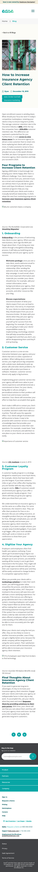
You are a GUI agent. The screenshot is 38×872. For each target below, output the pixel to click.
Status (4, 844)
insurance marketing (12, 100)
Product (5, 770)
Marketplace (6, 808)
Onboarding (7, 237)
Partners (5, 776)
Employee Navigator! (27, 2)
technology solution (11, 582)
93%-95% (23, 129)
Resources (6, 782)
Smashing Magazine (10, 229)
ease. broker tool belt (12, 97)
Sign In (4, 797)
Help (3, 816)
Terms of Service (8, 858)
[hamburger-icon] (32, 11)
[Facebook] (14, 735)
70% (17, 488)
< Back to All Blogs (9, 32)
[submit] (32, 756)
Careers (5, 812)
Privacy (4, 848)
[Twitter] (19, 735)
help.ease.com (13, 831)
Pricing (4, 804)
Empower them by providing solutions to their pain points (18, 704)
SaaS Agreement (8, 853)
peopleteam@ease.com (10, 836)
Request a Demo (13, 827)
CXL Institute (13, 462)
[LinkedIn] (24, 735)
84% (20, 127)
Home (4, 21)
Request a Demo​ (8, 801)
